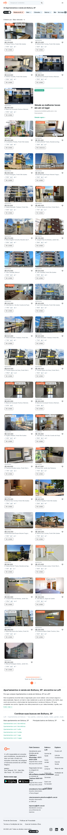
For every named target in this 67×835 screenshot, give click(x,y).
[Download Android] (10, 781)
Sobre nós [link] (47, 773)
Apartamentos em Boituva (16, 717)
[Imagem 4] (22, 102)
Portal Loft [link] (58, 751)
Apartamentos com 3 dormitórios (14, 726)
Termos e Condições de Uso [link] (12, 824)
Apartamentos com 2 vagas (12, 738)
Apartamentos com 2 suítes (12, 732)
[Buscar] (41, 2)
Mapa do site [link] (59, 768)
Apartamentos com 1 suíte (12, 729)
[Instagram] (51, 829)
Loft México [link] (48, 788)
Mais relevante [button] (18, 19)
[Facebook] (62, 829)
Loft (4, 717)
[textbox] (26, 3)
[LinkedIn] (56, 829)
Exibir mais (7, 707)
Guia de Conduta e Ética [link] (33, 824)
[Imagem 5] (54, 200)
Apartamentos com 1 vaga (12, 735)
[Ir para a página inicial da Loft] (5, 3)
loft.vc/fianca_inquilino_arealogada (41, 774)
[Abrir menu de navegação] (62, 3)
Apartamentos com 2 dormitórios (14, 723)
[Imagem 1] (18, 37)
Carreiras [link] (47, 777)
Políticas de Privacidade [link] (27, 820)
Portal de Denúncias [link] (10, 820)
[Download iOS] (23, 781)
